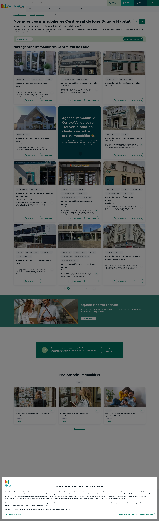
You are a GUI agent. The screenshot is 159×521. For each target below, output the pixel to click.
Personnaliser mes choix (126, 514)
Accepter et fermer (146, 514)
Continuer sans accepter (13, 514)
